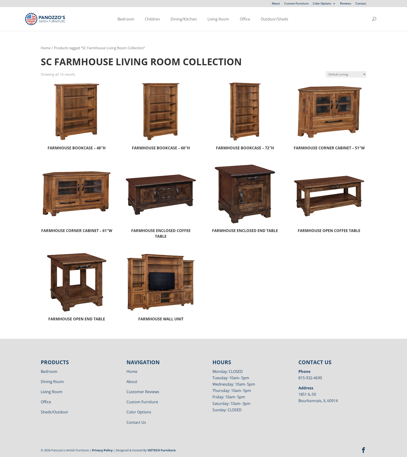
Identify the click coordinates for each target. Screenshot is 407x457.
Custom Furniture (296, 3)
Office (245, 19)
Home (46, 47)
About (276, 3)
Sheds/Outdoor (54, 412)
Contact (360, 3)
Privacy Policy (102, 450)
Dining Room (52, 381)
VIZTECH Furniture (161, 450)
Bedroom (126, 19)
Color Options (322, 3)
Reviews (345, 3)
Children (152, 19)
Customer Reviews (142, 391)
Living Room (218, 19)
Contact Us (136, 422)
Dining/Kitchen (184, 19)
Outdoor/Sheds (274, 19)
